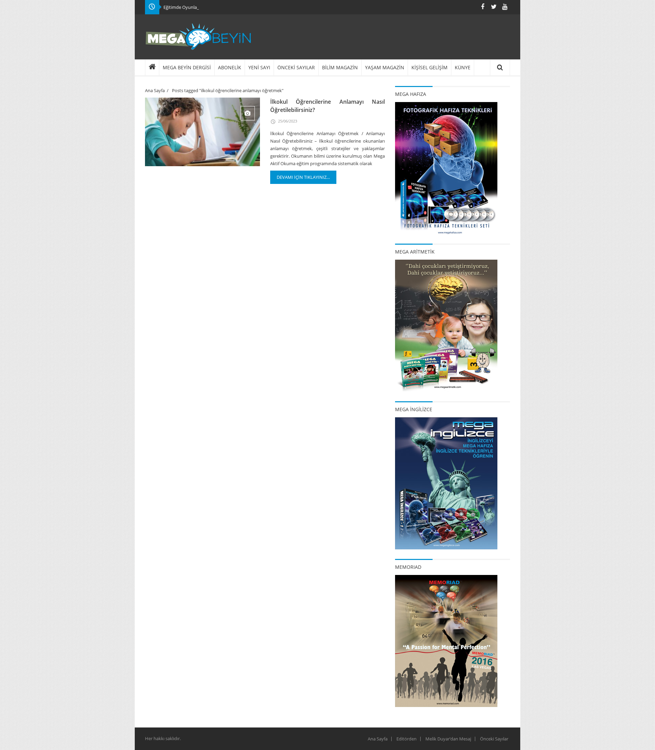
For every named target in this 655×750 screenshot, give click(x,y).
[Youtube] (504, 6)
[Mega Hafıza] (446, 167)
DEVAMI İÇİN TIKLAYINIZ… (303, 177)
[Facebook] (482, 6)
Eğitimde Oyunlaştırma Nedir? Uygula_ (202, 7)
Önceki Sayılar (494, 739)
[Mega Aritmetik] (446, 325)
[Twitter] (493, 6)
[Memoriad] (446, 640)
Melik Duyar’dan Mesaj (448, 739)
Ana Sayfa (155, 90)
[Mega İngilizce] (446, 483)
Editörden (406, 739)
